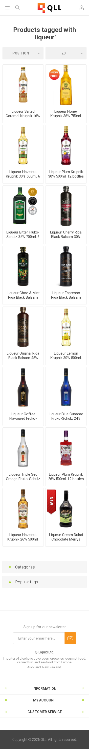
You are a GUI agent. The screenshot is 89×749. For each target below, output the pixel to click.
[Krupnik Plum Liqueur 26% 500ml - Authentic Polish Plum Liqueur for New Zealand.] (65, 448)
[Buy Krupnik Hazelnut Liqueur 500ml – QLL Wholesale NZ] (23, 145)
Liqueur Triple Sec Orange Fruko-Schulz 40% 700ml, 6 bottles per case (23, 481)
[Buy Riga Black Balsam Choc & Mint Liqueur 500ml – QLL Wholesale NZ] (23, 266)
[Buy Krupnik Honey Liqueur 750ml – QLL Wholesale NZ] (65, 85)
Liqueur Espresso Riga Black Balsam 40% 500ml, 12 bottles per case (66, 300)
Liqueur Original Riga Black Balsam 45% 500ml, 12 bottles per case (23, 360)
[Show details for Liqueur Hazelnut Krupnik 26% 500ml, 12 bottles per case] (23, 508)
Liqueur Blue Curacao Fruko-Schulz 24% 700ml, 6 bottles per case (66, 421)
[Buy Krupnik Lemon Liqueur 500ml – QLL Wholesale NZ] (65, 327)
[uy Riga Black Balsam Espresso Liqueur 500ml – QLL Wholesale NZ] (65, 266)
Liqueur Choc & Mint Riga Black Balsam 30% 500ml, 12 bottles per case (23, 300)
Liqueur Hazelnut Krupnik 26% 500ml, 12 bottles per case (23, 539)
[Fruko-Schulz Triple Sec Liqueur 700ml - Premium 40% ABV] (23, 448)
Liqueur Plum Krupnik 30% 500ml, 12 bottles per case (66, 176)
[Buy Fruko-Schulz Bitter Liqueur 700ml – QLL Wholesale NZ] (23, 206)
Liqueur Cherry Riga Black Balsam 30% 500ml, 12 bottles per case (66, 239)
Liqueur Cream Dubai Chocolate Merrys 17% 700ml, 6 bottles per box (66, 541)
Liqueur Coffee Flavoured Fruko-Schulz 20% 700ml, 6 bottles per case (23, 421)
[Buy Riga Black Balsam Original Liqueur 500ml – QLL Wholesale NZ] (23, 327)
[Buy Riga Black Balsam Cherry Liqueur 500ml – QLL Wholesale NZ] (65, 206)
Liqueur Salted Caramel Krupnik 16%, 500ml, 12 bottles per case (23, 118)
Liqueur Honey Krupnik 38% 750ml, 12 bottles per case (66, 116)
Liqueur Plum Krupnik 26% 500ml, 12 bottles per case (66, 479)
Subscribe (70, 638)
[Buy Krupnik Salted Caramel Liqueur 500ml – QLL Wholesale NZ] (23, 85)
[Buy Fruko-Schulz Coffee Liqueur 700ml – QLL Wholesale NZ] (23, 387)
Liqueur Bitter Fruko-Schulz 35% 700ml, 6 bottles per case (23, 236)
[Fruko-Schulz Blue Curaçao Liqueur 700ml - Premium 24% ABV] (65, 387)
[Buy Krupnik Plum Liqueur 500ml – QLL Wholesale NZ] (65, 145)
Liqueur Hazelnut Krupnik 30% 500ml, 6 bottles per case (23, 176)
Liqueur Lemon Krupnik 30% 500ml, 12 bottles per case (66, 357)
